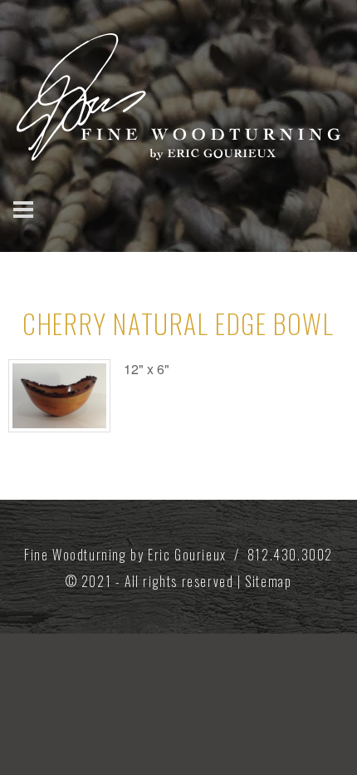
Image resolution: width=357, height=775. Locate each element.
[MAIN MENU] (31, 209)
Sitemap (268, 581)
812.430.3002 (290, 555)
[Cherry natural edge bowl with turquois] (59, 395)
